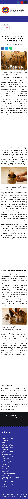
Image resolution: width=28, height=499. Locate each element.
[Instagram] (25, 2)
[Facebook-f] (18, 2)
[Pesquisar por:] (12, 24)
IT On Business (22, 496)
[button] (14, 18)
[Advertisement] (14, 132)
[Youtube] (21, 2)
